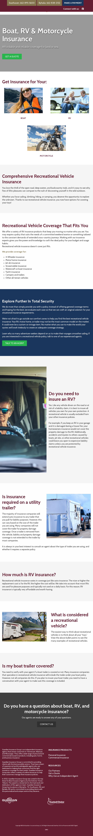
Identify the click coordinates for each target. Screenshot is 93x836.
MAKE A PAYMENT (73, 3)
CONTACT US (46, 724)
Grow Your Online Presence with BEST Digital (65, 825)
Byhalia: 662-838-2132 (49, 3)
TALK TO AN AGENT (14, 343)
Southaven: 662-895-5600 (22, 3)
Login (46, 829)
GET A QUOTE (12, 56)
